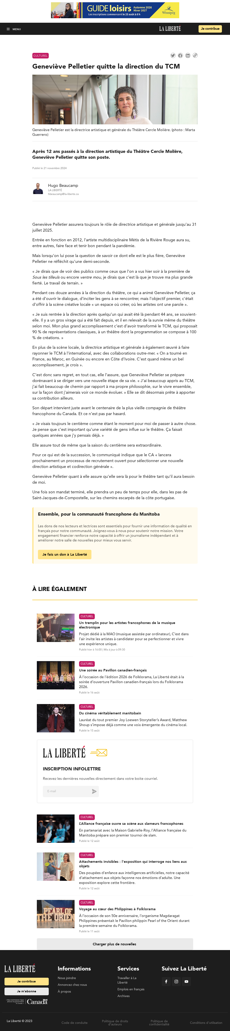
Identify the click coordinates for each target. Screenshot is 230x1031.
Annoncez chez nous (72, 984)
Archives (123, 996)
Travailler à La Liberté (126, 980)
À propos (64, 991)
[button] (9, 28)
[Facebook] (166, 985)
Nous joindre (67, 978)
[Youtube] (186, 985)
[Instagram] (176, 985)
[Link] (195, 55)
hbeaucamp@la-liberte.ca (63, 194)
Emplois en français (130, 989)
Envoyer (91, 791)
